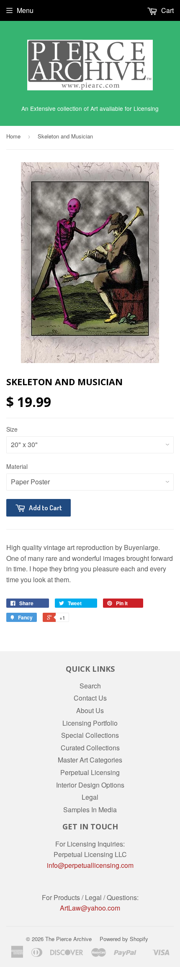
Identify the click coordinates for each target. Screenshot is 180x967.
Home (13, 136)
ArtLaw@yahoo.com (90, 908)
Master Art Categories (90, 760)
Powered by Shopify (124, 939)
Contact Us (90, 698)
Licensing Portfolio (90, 723)
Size (12, 429)
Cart (166, 10)
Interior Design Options (90, 785)
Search (90, 686)
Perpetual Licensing (90, 772)
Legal (90, 797)
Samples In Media (90, 809)
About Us (90, 710)
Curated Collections (90, 747)
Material (17, 466)
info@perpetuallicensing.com (90, 865)
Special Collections (90, 735)
